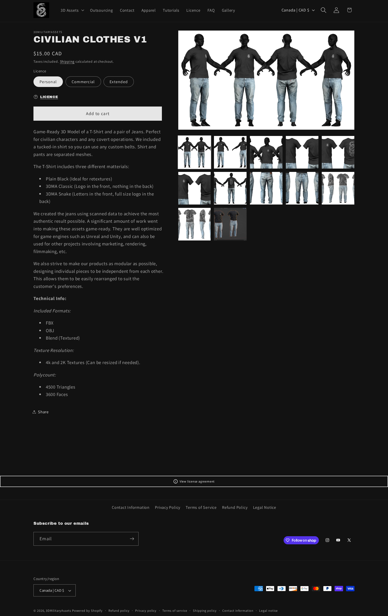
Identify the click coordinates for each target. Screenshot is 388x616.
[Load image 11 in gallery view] (194, 224)
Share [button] (43, 411)
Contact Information (131, 507)
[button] (72, 10)
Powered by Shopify (87, 610)
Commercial (83, 81)
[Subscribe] (132, 539)
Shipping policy (205, 610)
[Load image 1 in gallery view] (194, 152)
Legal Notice (264, 507)
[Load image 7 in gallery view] (230, 188)
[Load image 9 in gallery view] (302, 188)
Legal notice (268, 610)
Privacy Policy (167, 507)
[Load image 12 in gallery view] (230, 224)
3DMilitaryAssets (58, 610)
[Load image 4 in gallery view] (302, 152)
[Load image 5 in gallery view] (338, 152)
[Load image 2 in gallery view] (230, 152)
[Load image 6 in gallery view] (194, 188)
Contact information (237, 610)
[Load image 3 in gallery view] (266, 152)
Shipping (67, 61)
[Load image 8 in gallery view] (266, 188)
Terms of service (174, 610)
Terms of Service (201, 507)
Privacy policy (146, 610)
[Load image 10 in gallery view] (338, 188)
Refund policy (119, 610)
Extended (119, 81)
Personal (48, 81)
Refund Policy (234, 507)
